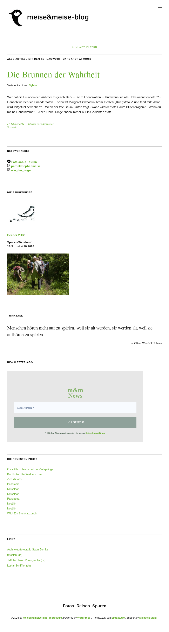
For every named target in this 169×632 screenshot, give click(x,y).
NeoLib (11, 503)
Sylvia (33, 85)
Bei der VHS (15, 235)
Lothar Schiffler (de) (19, 565)
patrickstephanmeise (26, 166)
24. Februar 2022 (15, 123)
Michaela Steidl (148, 617)
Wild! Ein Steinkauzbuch (21, 513)
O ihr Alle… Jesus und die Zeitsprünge (30, 469)
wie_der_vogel (21, 170)
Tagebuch (11, 127)
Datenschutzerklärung (95, 433)
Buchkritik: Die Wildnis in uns (24, 474)
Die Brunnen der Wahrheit (53, 74)
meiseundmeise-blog (35, 617)
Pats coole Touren (24, 162)
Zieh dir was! (14, 479)
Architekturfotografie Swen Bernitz (27, 549)
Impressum (55, 617)
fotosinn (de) (14, 554)
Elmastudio (118, 617)
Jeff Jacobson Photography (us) (26, 560)
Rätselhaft (13, 489)
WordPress (83, 617)
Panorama (13, 484)
